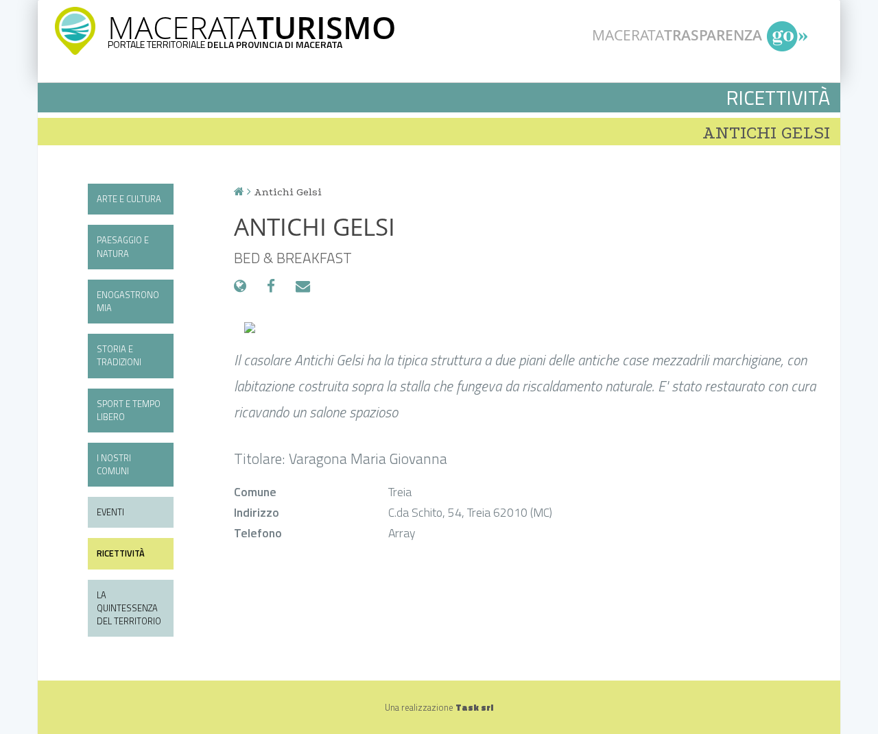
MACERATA (252, 27)
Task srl (474, 707)
